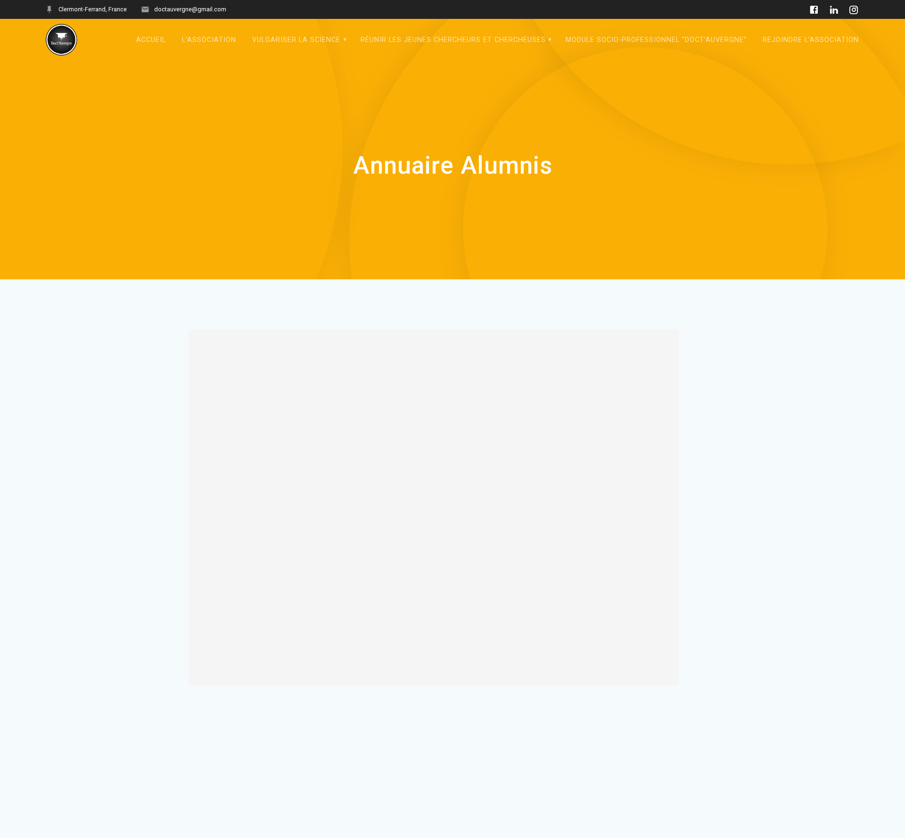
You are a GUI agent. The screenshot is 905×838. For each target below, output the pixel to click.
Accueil (151, 40)
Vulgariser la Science (296, 40)
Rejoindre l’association (811, 40)
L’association (209, 40)
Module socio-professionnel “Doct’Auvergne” (656, 40)
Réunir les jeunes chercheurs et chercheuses (453, 40)
